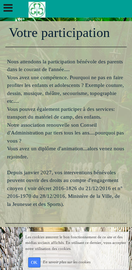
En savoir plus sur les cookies (66, 262)
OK (34, 262)
